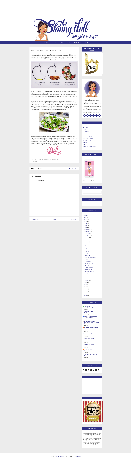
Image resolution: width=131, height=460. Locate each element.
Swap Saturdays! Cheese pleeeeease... (91, 266)
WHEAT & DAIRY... (88, 138)
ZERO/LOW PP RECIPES (89, 146)
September (88, 235)
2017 (85, 227)
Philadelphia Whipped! (90, 257)
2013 (85, 289)
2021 (85, 219)
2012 (85, 291)
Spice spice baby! (89, 269)
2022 (85, 217)
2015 (85, 284)
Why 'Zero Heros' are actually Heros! (92, 250)
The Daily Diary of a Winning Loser (91, 328)
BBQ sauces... (88, 246)
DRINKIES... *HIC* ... (88, 140)
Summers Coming (88, 351)
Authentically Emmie (89, 321)
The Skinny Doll (60, 456)
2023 (85, 215)
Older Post (73, 219)
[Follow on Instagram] (96, 115)
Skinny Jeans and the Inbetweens (89, 339)
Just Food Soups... (89, 271)
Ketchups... (88, 255)
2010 (85, 295)
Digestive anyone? (89, 248)
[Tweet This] (69, 168)
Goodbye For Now (88, 317)
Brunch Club (77, 42)
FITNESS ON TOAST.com (90, 344)
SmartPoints (42, 159)
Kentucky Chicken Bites (89, 307)
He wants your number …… (90, 335)
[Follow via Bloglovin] (99, 115)
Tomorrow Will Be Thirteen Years (91, 330)
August (87, 237)
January (87, 280)
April (87, 274)
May (86, 244)
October (88, 233)
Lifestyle (62, 42)
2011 (85, 293)
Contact (87, 42)
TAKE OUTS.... (87, 131)
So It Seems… (87, 355)
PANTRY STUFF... (87, 136)
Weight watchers (51, 159)
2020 (85, 221)
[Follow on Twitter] (87, 115)
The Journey (45, 42)
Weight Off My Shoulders (90, 316)
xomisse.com (77, 456)
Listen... (87, 259)
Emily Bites (87, 306)
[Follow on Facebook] (84, 115)
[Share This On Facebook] (66, 168)
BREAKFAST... (86, 127)
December (88, 229)
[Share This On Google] (75, 168)
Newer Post (35, 219)
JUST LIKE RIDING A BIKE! (90, 346)
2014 (85, 287)
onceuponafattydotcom (90, 333)
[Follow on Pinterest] (93, 115)
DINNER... (85, 142)
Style (69, 42)
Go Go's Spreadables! (90, 263)
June (87, 242)
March (87, 276)
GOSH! (87, 253)
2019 (85, 223)
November (88, 231)
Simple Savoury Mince (89, 341)
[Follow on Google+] (90, 115)
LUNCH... (85, 129)
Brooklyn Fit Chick (88, 311)
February (88, 278)
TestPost (86, 312)
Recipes (54, 42)
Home (54, 219)
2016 (85, 282)
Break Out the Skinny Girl (90, 354)
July (86, 239)
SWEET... (85, 144)
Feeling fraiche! (88, 261)
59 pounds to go (88, 349)
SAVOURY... (86, 134)
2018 (85, 225)
